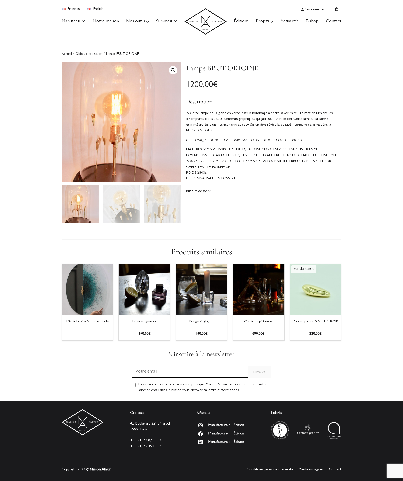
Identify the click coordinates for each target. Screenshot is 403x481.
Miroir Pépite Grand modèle (87, 322)
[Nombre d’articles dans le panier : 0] (336, 9)
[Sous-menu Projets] (271, 21)
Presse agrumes (144, 322)
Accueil (67, 54)
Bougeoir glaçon (201, 322)
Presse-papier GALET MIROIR (315, 322)
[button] (173, 70)
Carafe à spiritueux (258, 322)
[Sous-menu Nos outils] (147, 21)
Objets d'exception (89, 54)
